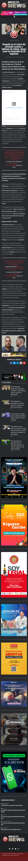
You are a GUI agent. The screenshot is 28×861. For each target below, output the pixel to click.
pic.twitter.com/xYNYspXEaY (14, 161)
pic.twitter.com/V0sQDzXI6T (14, 272)
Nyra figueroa (4, 803)
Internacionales (20, 57)
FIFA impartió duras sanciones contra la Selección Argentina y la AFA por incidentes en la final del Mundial (17, 445)
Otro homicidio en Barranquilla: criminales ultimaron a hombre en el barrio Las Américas (17, 404)
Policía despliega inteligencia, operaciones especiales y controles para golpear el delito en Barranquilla (18, 391)
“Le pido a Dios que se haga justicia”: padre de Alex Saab (12, 805)
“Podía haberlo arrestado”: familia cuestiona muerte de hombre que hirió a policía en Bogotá (18, 417)
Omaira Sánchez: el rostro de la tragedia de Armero (11, 829)
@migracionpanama (11, 266)
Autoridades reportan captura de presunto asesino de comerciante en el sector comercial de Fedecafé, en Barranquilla (18, 430)
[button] (14, 16)
